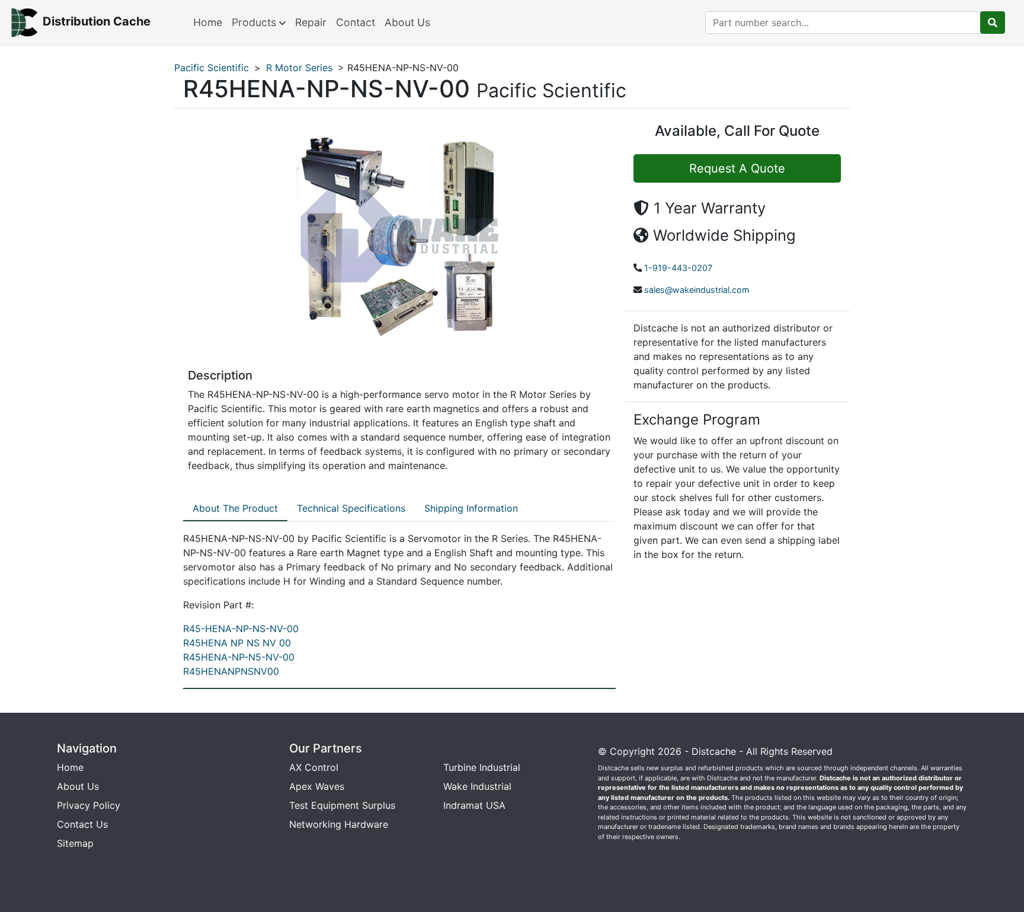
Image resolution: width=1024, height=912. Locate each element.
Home (207, 22)
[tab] (235, 508)
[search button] (992, 22)
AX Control (313, 767)
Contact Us (82, 824)
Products (255, 22)
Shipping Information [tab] (471, 508)
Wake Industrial (477, 786)
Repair (311, 22)
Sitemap (75, 843)
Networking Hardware (338, 824)
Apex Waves (316, 786)
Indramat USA (474, 805)
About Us (407, 22)
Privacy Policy (88, 805)
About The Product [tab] (235, 508)
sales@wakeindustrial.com (697, 290)
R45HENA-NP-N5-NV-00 (239, 657)
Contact (355, 22)
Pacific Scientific (211, 68)
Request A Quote (737, 168)
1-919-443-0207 (678, 268)
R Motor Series (299, 68)
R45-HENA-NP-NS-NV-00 (241, 628)
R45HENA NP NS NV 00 (237, 643)
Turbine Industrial (481, 767)
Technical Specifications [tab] (351, 508)
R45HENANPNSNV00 (231, 671)
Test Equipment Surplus (342, 805)
